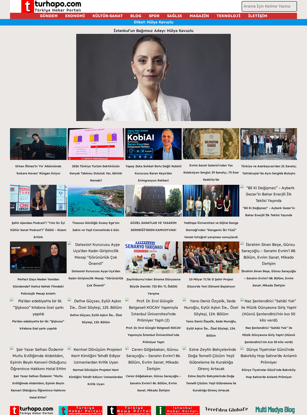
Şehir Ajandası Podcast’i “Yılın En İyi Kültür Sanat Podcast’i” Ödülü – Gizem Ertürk (38, 230)
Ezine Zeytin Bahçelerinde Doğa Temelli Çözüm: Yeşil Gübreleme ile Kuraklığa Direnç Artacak (211, 383)
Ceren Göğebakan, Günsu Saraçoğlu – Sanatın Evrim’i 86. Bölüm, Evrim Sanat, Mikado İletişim (153, 383)
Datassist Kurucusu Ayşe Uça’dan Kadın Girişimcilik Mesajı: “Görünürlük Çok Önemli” (96, 278)
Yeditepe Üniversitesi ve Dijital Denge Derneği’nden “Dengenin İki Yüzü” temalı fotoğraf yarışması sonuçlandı (211, 230)
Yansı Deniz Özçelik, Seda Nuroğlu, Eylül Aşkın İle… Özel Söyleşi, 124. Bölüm (211, 328)
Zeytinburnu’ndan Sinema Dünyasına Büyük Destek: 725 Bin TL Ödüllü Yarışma (153, 286)
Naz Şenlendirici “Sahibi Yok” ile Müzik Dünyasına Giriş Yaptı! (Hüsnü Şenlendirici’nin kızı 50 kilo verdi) (268, 335)
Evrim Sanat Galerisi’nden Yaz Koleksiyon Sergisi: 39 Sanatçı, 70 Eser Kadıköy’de (211, 172)
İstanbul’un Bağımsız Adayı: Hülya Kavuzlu (153, 30)
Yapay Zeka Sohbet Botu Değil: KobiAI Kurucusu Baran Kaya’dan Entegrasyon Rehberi (153, 173)
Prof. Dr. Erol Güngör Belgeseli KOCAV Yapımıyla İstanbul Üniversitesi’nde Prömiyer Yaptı (153, 335)
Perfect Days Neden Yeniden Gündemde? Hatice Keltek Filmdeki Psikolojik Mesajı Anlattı (38, 286)
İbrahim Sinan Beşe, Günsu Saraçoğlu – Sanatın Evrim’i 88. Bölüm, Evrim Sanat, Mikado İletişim (268, 278)
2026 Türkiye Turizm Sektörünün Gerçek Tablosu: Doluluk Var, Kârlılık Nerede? (96, 173)
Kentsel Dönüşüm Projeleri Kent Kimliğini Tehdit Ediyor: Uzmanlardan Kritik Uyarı (96, 377)
